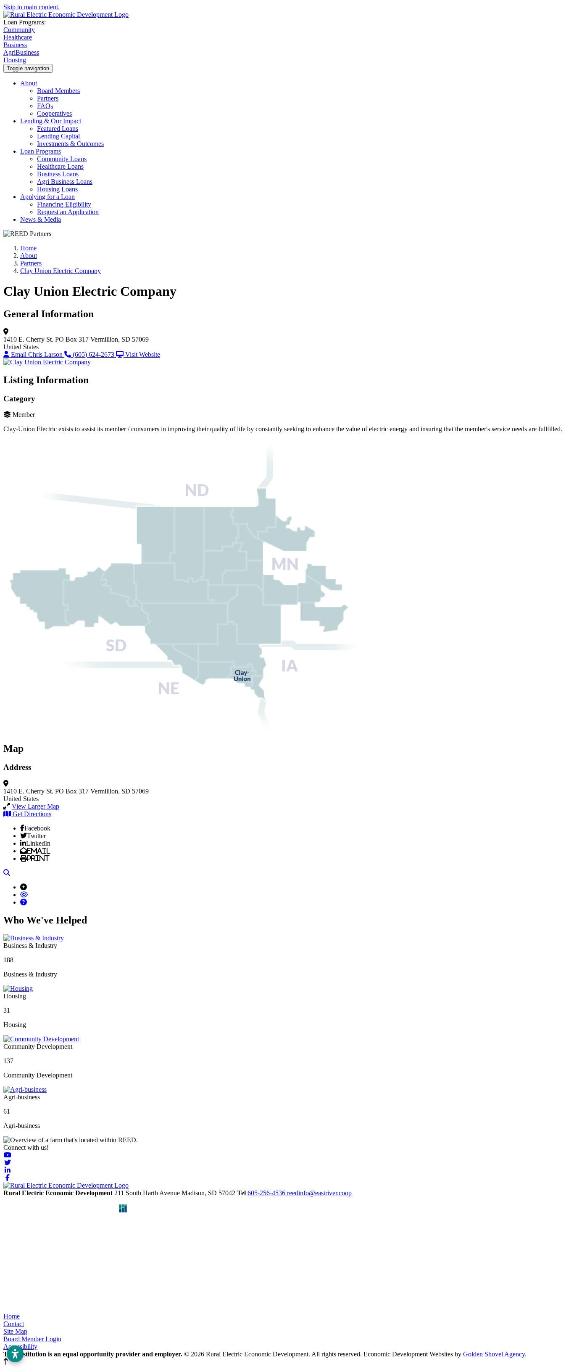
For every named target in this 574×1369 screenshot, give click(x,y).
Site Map (15, 1331)
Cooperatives (54, 113)
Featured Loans (57, 128)
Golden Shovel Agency (494, 1354)
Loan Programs (40, 151)
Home (11, 1316)
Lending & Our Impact (50, 121)
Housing (14, 60)
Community (19, 29)
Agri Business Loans (64, 181)
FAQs (45, 105)
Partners (47, 98)
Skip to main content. (31, 7)
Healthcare (17, 37)
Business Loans (58, 174)
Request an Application (68, 211)
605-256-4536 (267, 1193)
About (28, 83)
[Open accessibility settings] (15, 1353)
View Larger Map (35, 806)
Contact (13, 1323)
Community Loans (62, 158)
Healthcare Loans (60, 166)
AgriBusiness (21, 52)
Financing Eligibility (64, 204)
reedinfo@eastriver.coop (319, 1193)
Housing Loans (57, 189)
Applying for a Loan (47, 196)
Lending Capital (58, 136)
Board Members (58, 90)
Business (15, 44)
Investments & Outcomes (70, 143)
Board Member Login (32, 1338)
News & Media (40, 219)
